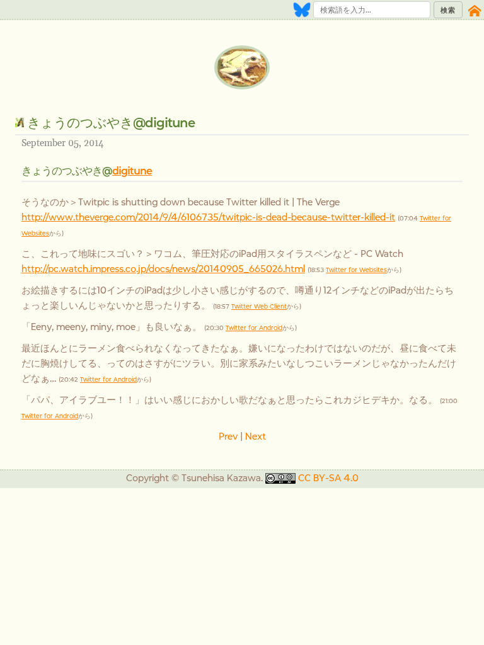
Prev (228, 436)
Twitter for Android (254, 328)
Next (255, 436)
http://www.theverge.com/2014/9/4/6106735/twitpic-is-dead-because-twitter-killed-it (208, 217)
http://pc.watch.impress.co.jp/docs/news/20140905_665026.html (163, 269)
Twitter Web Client (259, 306)
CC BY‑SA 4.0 (328, 478)
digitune (132, 170)
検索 (448, 10)
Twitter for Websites (356, 270)
